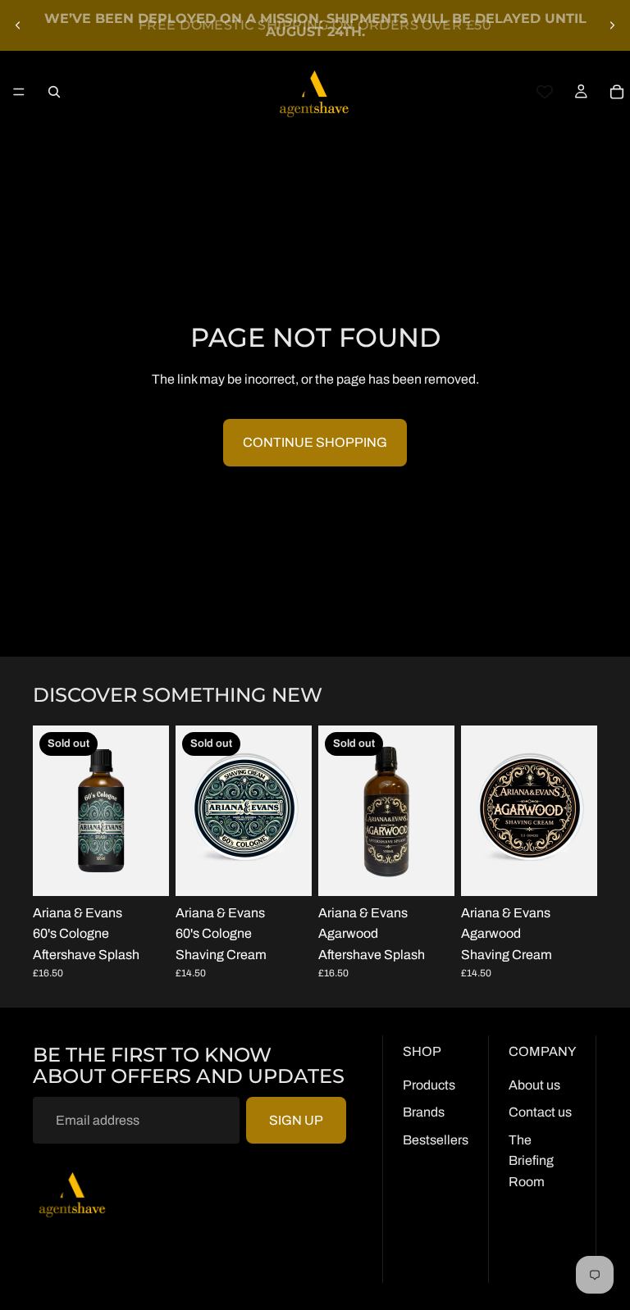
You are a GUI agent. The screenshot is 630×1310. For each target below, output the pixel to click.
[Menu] (19, 92)
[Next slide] (612, 25)
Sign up (296, 1120)
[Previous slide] (18, 25)
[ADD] (572, 870)
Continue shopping (315, 442)
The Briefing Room (531, 1161)
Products (429, 1085)
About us (534, 1085)
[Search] (54, 92)
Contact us (540, 1112)
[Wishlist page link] (544, 92)
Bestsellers (435, 1140)
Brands (424, 1112)
